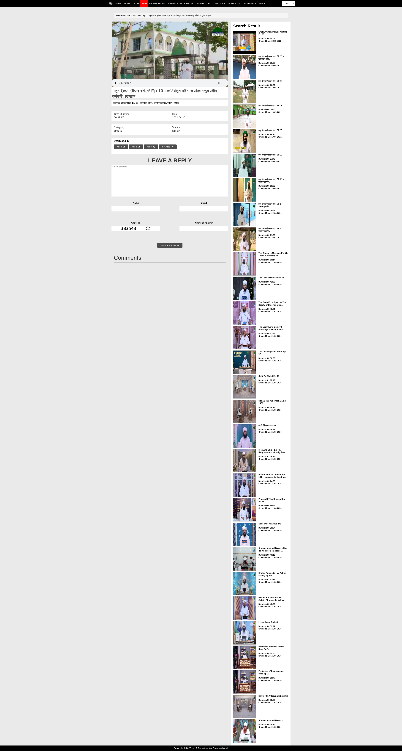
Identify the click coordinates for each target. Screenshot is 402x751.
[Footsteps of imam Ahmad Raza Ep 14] (244, 657)
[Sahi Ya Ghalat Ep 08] (244, 387)
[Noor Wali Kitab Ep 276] (244, 534)
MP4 (120, 147)
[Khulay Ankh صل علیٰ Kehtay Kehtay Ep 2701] (244, 583)
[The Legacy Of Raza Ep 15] (244, 288)
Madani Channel (156, 3)
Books (136, 3)
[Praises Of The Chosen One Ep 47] (244, 509)
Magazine (219, 3)
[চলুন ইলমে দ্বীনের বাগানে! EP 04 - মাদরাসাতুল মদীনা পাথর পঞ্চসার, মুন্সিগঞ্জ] (244, 214)
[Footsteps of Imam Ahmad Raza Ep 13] (244, 682)
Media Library (139, 15)
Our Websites (249, 3)
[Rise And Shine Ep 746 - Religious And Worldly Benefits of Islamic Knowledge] (244, 460)
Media (144, 3)
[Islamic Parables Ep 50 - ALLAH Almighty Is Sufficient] (244, 608)
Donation (200, 3)
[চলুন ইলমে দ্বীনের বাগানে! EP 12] (244, 165)
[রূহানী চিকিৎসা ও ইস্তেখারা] (244, 436)
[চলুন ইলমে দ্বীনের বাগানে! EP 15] (244, 141)
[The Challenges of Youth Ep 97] (244, 362)
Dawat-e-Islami (123, 15)
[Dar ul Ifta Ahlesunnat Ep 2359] (244, 706)
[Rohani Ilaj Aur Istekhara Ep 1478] (244, 411)
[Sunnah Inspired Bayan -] (244, 731)
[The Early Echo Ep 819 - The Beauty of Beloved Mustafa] (244, 313)
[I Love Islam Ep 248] (244, 633)
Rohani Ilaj (188, 3)
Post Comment (170, 245)
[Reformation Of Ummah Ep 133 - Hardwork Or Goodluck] (244, 485)
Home (118, 3)
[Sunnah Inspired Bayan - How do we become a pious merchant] (244, 559)
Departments (233, 3)
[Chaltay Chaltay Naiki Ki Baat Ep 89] (244, 42)
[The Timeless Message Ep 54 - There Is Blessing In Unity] (244, 264)
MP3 (135, 147)
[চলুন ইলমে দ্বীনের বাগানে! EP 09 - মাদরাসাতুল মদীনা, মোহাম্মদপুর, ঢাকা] (244, 190)
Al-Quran (127, 3)
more (261, 3)
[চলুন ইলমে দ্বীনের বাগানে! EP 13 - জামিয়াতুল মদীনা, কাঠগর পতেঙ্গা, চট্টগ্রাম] (244, 67)
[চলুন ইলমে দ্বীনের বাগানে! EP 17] (244, 91)
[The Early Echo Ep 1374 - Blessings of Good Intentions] (244, 337)
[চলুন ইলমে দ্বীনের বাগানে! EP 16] (244, 116)
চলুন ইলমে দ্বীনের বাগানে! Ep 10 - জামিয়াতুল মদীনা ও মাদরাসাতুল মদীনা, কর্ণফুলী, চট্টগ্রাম (180, 15)
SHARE (167, 147)
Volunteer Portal (175, 3)
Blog (210, 3)
